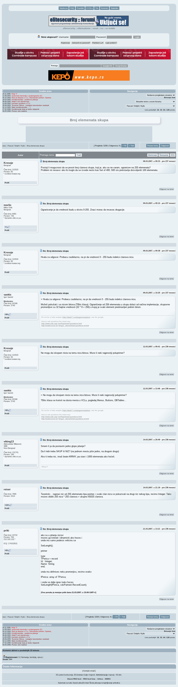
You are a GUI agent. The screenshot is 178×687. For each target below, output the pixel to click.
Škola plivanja (95, 683)
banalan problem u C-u (21, 103)
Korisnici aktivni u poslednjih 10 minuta (21, 650)
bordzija (33, 657)
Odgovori (165, 146)
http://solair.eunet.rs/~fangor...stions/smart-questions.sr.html (65, 326)
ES (109, 679)
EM (106, 679)
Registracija (65, 43)
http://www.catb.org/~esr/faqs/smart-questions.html (61, 323)
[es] (4, 146)
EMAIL (95, 28)
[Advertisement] (89, 134)
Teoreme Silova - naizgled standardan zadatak (30, 105)
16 (158, 110)
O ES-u (89, 8)
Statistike (114, 8)
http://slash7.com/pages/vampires (76, 317)
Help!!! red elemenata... (21, 101)
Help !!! (14, 94)
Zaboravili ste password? (81, 43)
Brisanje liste (169, 97)
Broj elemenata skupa (35, 146)
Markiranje (152, 155)
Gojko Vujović (89, 675)
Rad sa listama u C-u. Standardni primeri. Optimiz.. (32, 98)
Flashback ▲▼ (97, 43)
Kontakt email (89, 671)
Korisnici (104, 8)
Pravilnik (80, 8)
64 (164, 110)
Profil (7, 183)
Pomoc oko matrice (19, 111)
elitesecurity (69, 28)
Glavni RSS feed (74, 679)
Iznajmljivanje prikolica (110, 683)
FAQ (72, 8)
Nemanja (25, 657)
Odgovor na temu (167, 189)
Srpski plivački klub (81, 683)
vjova (39, 657)
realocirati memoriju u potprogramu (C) (27, 96)
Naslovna (64, 8)
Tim (96, 8)
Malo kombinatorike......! (21, 107)
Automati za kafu (65, 683)
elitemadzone (84, 28)
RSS (101, 28)
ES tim (118, 675)
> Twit (131, 146)
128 (167, 110)
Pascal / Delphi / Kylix (16, 146)
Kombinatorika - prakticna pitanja (25, 100)
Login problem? (111, 43)
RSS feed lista (89, 679)
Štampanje (163, 155)
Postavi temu (152, 146)
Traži (79, 155)
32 (161, 110)
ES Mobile (110, 28)
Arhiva (100, 679)
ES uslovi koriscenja (64, 675)
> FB (124, 146)
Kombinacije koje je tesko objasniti (25, 109)
